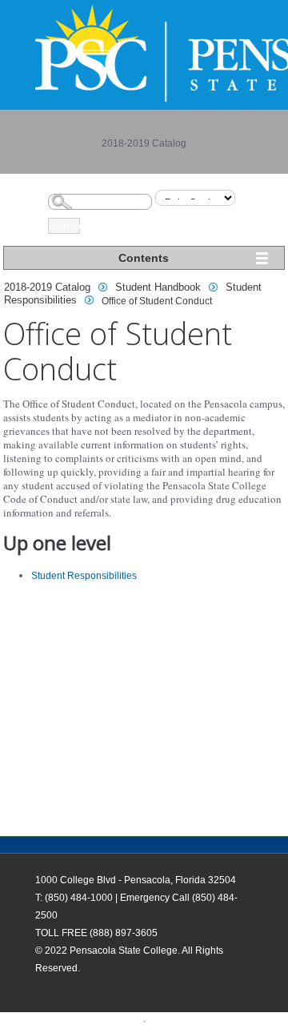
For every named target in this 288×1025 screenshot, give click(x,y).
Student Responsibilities (84, 575)
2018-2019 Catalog (47, 287)
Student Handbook (158, 287)
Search (65, 225)
